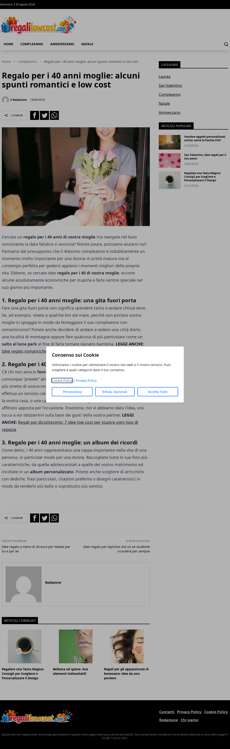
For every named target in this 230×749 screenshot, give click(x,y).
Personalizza (72, 392)
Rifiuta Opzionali (114, 392)
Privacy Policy (86, 380)
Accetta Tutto (158, 392)
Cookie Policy (62, 380)
